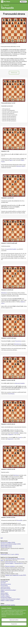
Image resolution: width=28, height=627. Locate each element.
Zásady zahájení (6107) (6, 545)
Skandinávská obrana (6, 584)
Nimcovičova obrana (5, 588)
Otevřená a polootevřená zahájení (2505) (11, 544)
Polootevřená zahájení (6, 597)
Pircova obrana (4, 585)
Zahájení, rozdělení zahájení (7, 600)
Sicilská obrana (4, 581)
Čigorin (11, 160)
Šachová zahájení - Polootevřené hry (14, 563)
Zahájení (3, 591)
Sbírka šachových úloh (10, 562)
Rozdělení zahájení (5, 596)
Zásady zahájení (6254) (6, 547)
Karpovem (10, 434)
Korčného (16, 433)
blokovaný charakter (20, 383)
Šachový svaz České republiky (8, 605)
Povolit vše (14, 624)
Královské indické (20, 166)
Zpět (2, 538)
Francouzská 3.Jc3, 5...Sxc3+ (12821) (10, 554)
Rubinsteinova (17, 344)
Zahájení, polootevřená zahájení (8, 590)
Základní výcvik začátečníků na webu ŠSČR (15, 575)
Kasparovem (10, 439)
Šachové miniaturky (10, 566)
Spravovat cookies (14, 620)
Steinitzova (4, 293)
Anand (19, 437)
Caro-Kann (3, 582)
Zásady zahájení (4, 593)
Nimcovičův (19, 520)
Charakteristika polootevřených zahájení (10, 599)
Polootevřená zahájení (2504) (8, 542)
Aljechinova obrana (5, 587)
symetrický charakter (11, 249)
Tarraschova (18, 341)
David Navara (11, 393)
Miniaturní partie (5, 594)
